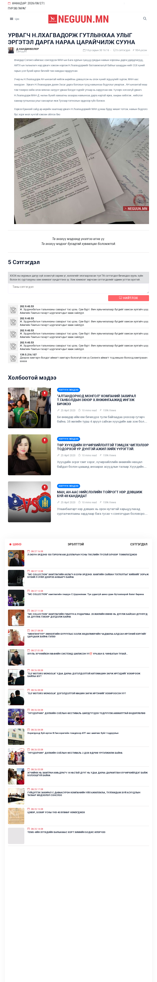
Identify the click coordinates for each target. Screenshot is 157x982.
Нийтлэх (130, 298)
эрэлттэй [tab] (76, 544)
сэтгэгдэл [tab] (138, 544)
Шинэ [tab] (17, 544)
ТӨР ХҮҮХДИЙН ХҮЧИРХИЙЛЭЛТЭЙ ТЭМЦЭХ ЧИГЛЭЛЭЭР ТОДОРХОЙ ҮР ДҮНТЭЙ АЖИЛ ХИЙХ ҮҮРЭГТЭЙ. (103, 447)
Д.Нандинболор (27, 49)
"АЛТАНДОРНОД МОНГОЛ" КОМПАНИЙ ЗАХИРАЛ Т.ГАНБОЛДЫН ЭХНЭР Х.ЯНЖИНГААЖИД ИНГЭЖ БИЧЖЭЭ (96, 400)
